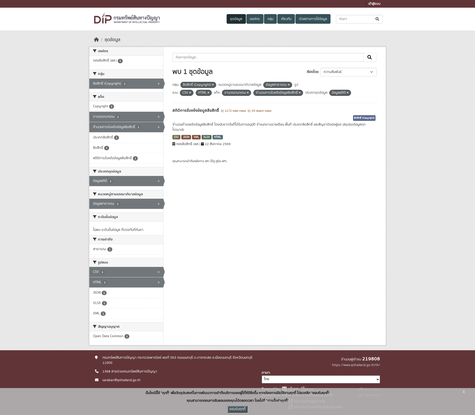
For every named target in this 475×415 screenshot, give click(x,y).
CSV (176, 137)
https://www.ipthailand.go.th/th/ (356, 365)
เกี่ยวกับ (286, 19)
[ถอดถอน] (213, 85)
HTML (217, 137)
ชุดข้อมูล (236, 19)
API (207, 161)
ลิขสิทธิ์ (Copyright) (364, 118)
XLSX (206, 137)
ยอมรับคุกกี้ (237, 409)
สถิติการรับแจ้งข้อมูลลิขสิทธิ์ (196, 110)
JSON (186, 137)
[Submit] (377, 19)
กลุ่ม (270, 19)
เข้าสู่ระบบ (374, 3)
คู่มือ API (221, 161)
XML (196, 137)
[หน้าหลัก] (96, 40)
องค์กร (255, 19)
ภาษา (266, 372)
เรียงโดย (312, 71)
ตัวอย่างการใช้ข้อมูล (313, 19)
